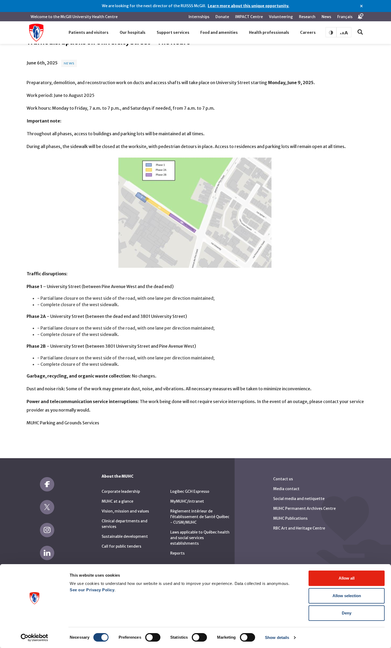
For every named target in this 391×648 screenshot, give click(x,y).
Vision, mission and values (125, 511)
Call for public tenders (121, 546)
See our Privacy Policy (92, 590)
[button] (88, 33)
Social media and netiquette (299, 498)
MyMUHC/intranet (187, 501)
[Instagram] (47, 530)
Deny (346, 613)
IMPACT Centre (249, 16)
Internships (199, 16)
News (326, 16)
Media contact (286, 488)
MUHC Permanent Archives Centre (304, 508)
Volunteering (281, 16)
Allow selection (346, 595)
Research (307, 16)
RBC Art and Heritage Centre (299, 528)
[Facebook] (47, 484)
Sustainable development (125, 536)
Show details (277, 637)
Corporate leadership (121, 491)
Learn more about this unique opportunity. (248, 5)
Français (344, 16)
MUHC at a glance (117, 501)
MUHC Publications (290, 518)
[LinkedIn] (47, 553)
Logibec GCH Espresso (189, 491)
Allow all (347, 578)
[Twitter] (47, 507)
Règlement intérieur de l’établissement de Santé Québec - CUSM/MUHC (199, 517)
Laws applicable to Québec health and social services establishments (200, 538)
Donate (222, 16)
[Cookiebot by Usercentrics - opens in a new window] (34, 638)
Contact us (283, 479)
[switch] (152, 637)
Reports (177, 553)
